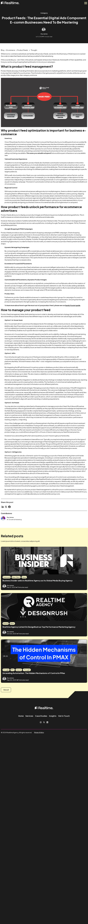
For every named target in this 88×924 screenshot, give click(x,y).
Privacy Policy (39, 732)
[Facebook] (9, 506)
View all (6, 690)
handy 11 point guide (72, 305)
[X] (5, 506)
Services (29, 716)
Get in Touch (64, 716)
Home (21, 716)
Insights (52, 716)
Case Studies (41, 716)
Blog (2, 50)
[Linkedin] (2, 506)
